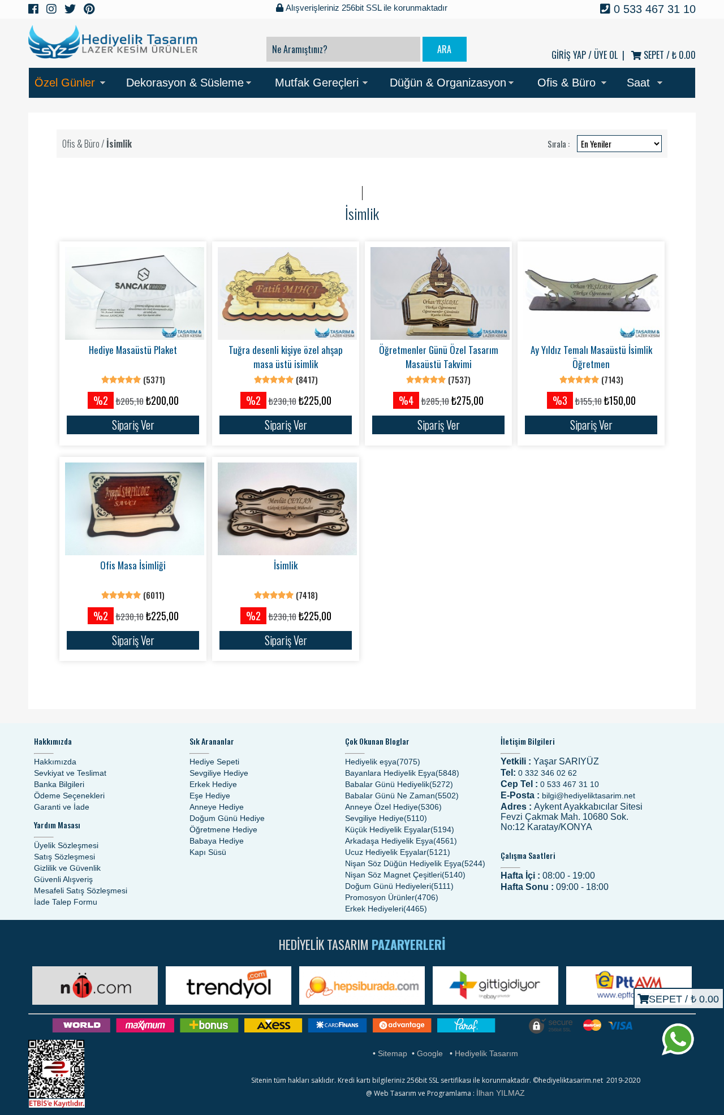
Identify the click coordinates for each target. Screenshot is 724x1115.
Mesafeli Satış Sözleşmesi (80, 890)
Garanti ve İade (61, 806)
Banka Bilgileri (59, 784)
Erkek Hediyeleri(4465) (386, 908)
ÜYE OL (606, 55)
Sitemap (392, 1053)
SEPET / (668, 55)
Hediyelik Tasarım (486, 1053)
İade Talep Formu (65, 901)
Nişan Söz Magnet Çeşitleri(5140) (405, 874)
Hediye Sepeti (214, 761)
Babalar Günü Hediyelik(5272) (399, 784)
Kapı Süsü (207, 852)
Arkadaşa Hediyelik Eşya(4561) (401, 840)
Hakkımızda (55, 761)
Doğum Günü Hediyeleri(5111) (399, 886)
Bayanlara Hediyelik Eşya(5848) (402, 772)
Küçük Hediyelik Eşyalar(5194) (399, 829)
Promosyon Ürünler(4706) (391, 897)
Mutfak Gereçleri (317, 82)
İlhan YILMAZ (500, 1092)
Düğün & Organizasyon (448, 82)
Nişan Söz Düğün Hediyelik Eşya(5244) (415, 863)
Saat (638, 82)
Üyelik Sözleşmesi (66, 845)
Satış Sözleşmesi (64, 856)
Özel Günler (65, 82)
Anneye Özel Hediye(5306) (393, 806)
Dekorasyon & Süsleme (185, 82)
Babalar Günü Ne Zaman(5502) (402, 795)
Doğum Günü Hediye (227, 818)
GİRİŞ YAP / (571, 55)
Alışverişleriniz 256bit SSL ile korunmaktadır (365, 7)
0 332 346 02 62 (547, 772)
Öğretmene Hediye (223, 829)
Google (430, 1053)
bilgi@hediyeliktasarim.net (588, 795)
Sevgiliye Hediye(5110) (386, 818)
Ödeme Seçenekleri (69, 795)
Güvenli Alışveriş (63, 879)
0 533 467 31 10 (653, 9)
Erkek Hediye (213, 784)
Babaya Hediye (216, 840)
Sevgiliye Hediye (218, 772)
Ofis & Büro (566, 82)
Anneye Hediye (216, 806)
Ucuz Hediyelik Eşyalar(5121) (397, 852)
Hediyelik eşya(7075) (382, 761)
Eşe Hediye (209, 795)
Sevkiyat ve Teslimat (70, 772)
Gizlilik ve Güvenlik (67, 867)
